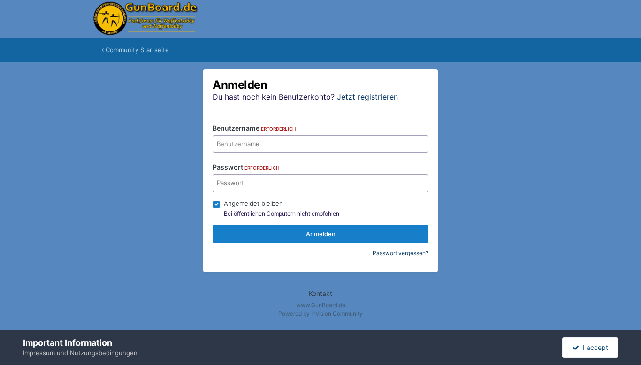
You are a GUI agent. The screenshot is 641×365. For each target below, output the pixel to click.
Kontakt (320, 293)
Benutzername (254, 128)
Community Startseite (136, 50)
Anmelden (321, 234)
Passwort (246, 167)
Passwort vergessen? (400, 252)
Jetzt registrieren (367, 96)
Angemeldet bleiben (253, 203)
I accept (593, 347)
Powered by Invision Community (320, 313)
